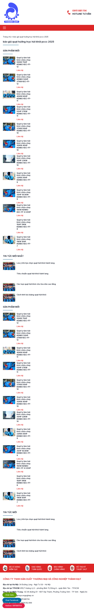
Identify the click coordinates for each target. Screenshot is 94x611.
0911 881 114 (79, 10)
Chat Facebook (11, 600)
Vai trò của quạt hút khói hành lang (32, 273)
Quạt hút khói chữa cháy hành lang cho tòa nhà (38, 284)
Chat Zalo (9, 595)
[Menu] (4, 28)
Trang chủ (7, 37)
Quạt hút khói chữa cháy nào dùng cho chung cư (38, 294)
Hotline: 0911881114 (13, 606)
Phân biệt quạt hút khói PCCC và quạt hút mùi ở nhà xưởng (43, 263)
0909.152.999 (26, 603)
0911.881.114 (24, 599)
